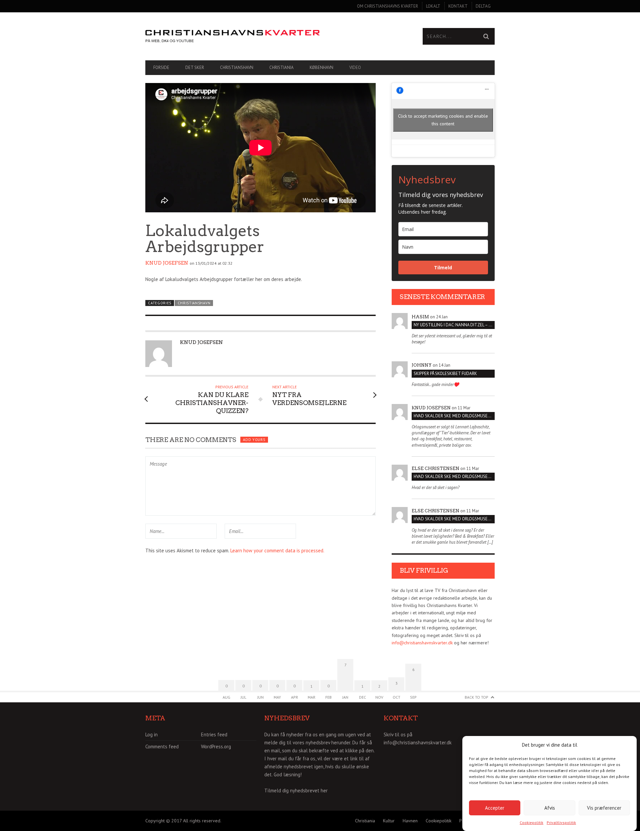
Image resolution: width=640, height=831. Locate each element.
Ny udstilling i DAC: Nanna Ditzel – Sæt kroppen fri (454, 325)
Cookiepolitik (531, 822)
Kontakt (458, 6)
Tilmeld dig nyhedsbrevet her (296, 790)
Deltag (483, 6)
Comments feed (162, 746)
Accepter (494, 807)
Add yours (254, 439)
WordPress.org (216, 746)
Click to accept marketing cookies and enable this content (443, 120)
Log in (151, 734)
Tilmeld (443, 267)
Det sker (194, 67)
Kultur (389, 821)
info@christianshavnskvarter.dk (422, 643)
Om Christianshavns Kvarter (387, 6)
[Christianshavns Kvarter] (232, 36)
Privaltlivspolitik (561, 822)
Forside (161, 67)
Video (355, 67)
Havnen (410, 821)
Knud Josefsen (166, 263)
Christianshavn (236, 67)
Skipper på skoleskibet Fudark (445, 373)
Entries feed (214, 734)
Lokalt (433, 6)
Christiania (281, 67)
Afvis (549, 807)
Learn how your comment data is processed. (277, 550)
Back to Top (476, 697)
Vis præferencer (604, 807)
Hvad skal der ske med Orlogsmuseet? (454, 416)
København (321, 67)
